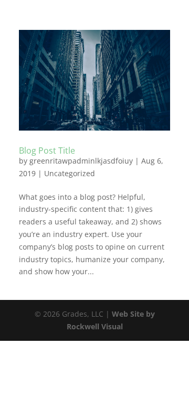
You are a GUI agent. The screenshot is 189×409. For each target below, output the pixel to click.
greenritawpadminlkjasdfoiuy (81, 161)
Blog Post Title (47, 150)
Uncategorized (69, 173)
